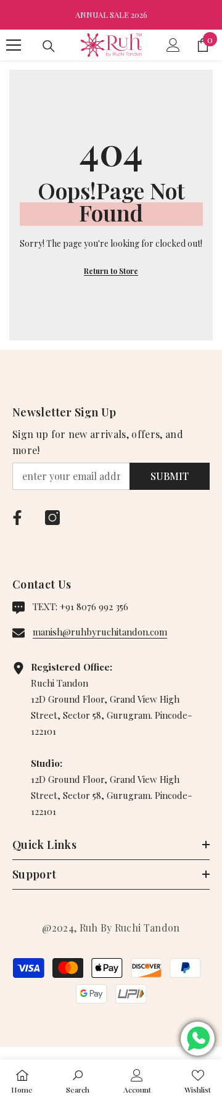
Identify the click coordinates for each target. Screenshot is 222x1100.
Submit (169, 475)
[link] (78, 1080)
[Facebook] (17, 518)
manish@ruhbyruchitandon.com (100, 632)
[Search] (48, 46)
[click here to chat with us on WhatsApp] (198, 1039)
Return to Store (111, 271)
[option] (111, 15)
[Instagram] (52, 518)
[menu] (13, 45)
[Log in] (173, 45)
